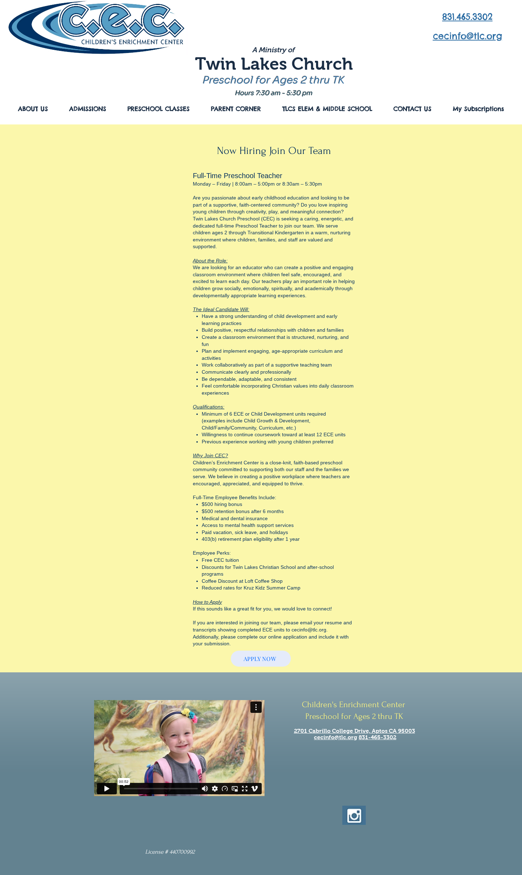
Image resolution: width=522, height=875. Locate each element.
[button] (33, 109)
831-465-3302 (377, 737)
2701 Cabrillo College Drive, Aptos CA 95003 (354, 731)
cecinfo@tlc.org (309, 630)
